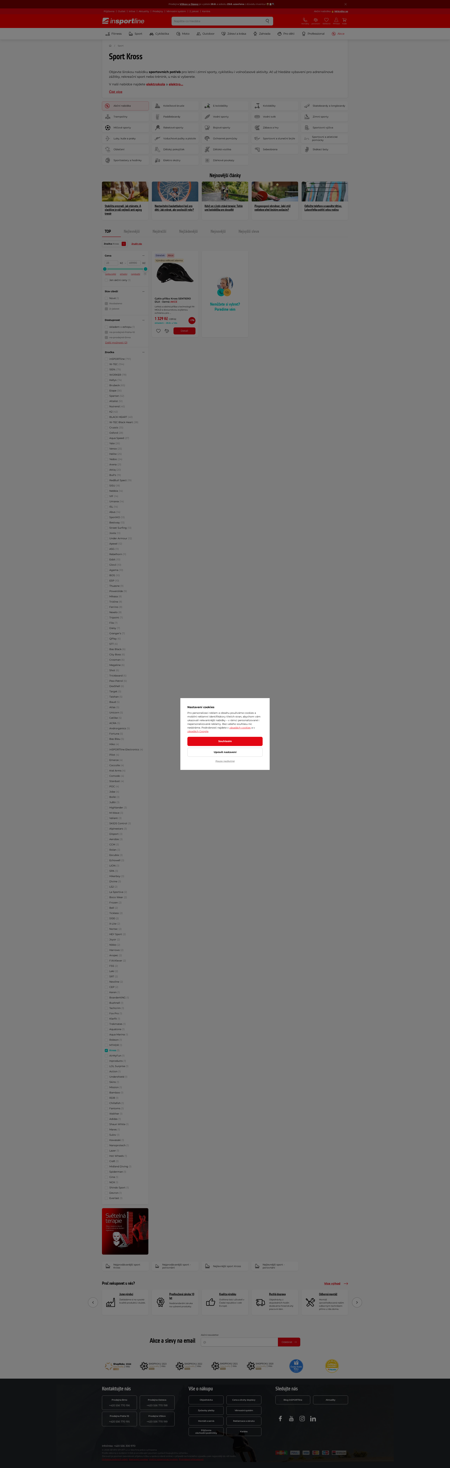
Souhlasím (225, 741)
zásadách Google (197, 731)
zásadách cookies (240, 727)
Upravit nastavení (225, 752)
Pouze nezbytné (225, 761)
